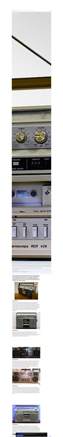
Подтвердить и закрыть (20, 435)
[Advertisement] (26, 342)
